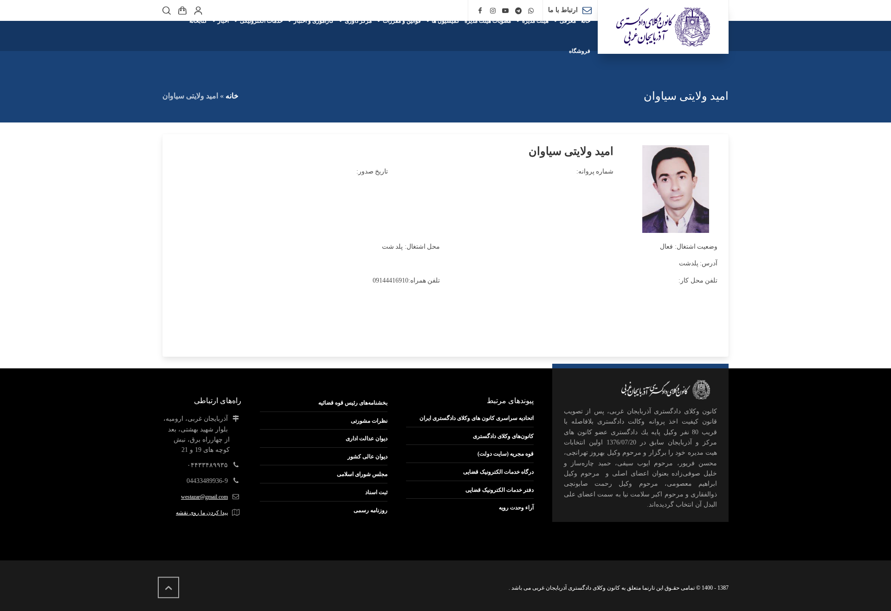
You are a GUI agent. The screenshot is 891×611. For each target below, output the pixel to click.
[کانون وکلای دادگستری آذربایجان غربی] (663, 27)
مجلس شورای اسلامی (362, 474)
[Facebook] (479, 10)
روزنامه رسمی (370, 510)
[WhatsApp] (531, 10)
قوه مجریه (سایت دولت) (506, 453)
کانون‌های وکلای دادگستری (503, 436)
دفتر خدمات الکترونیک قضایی (499, 490)
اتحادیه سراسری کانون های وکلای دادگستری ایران (477, 418)
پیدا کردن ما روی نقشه (202, 512)
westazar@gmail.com (204, 497)
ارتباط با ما (563, 9)
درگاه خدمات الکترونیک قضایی (498, 472)
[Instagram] (492, 10)
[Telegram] (518, 10)
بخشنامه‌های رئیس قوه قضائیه (352, 402)
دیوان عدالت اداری (366, 438)
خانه (232, 96)
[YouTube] (505, 10)
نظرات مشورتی (369, 421)
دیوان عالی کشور (367, 456)
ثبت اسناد (376, 492)
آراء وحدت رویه (516, 507)
